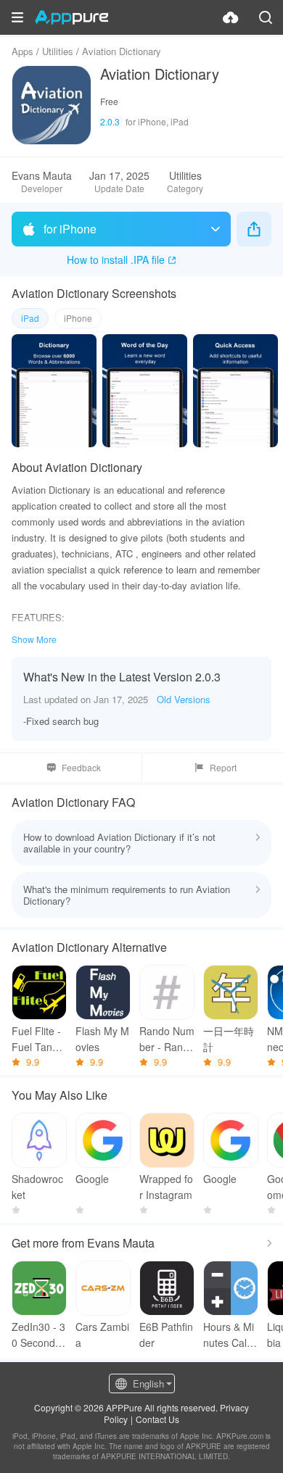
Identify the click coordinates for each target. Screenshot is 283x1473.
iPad (30, 318)
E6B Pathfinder (166, 1334)
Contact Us (157, 1419)
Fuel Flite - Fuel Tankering (39, 1039)
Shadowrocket (37, 1186)
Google (92, 1178)
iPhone (78, 318)
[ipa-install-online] (230, 17)
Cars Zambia (102, 1334)
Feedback (81, 767)
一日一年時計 (228, 1039)
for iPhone (70, 228)
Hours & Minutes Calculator (230, 1334)
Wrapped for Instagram (166, 1186)
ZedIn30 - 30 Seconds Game (38, 1334)
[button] (17, 17)
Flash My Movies (102, 1039)
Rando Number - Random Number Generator (166, 1039)
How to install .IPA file (116, 259)
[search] (265, 17)
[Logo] (71, 17)
